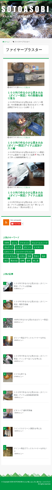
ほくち (14, 242)
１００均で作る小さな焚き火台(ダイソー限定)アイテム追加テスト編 (25, 145)
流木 (43, 256)
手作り (36, 256)
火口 (6, 260)
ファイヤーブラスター (25, 251)
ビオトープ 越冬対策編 (23, 410)
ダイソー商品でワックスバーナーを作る (30, 337)
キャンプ (22, 87)
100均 (6, 242)
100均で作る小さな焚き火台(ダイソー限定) (31, 319)
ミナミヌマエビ (10, 256)
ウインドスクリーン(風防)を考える (28, 428)
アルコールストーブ (39, 242)
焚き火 (28, 87)
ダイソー (27, 247)
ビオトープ (8, 251)
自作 (28, 260)
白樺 (22, 260)
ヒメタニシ (38, 247)
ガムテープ (8, 247)
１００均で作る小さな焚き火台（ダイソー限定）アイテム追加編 (25, 195)
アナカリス (24, 242)
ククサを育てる (20, 374)
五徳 (29, 256)
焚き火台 (14, 260)
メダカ (22, 256)
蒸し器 (35, 260)
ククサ (18, 247)
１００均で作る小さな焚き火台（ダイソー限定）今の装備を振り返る (25, 95)
